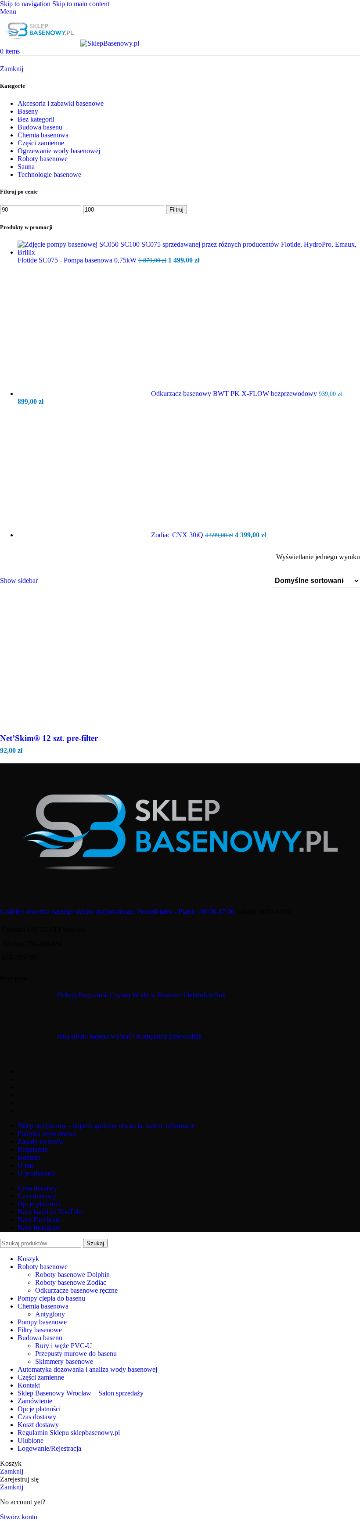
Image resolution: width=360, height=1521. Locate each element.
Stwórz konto (18, 1517)
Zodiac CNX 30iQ (178, 535)
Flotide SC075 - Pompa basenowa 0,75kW (78, 260)
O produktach (37, 1173)
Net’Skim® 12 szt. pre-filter (49, 738)
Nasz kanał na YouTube (50, 1211)
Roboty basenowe (43, 158)
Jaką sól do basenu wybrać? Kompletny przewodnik (129, 1036)
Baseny (28, 111)
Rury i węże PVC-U (63, 1345)
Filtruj (176, 209)
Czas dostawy (37, 1196)
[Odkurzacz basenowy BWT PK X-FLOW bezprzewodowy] (84, 393)
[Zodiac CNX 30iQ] (84, 535)
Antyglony (50, 1314)
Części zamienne (41, 143)
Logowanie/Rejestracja (49, 1448)
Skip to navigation (26, 3)
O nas (26, 1165)
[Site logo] (40, 43)
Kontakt (29, 1157)
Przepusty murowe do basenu (76, 1353)
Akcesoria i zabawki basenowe (61, 103)
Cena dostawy (37, 1188)
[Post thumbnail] (34, 1005)
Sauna (26, 166)
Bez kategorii (36, 119)
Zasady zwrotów (41, 1141)
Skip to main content (80, 3)
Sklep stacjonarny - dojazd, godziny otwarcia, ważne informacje (106, 1125)
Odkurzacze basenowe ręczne (76, 1290)
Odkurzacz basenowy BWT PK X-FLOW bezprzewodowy (235, 393)
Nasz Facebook (39, 1219)
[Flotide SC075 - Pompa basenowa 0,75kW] (189, 252)
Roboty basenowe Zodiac (70, 1282)
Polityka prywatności (47, 1133)
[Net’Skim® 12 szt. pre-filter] (180, 725)
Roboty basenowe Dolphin (72, 1274)
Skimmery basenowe (64, 1361)
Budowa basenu (40, 127)
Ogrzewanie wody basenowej (59, 151)
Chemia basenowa (43, 135)
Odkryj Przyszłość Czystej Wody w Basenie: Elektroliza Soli (141, 995)
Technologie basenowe (49, 174)
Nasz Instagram (39, 1227)
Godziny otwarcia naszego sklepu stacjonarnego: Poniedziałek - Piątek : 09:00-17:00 (117, 911)
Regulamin (33, 1149)
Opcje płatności (39, 1204)
